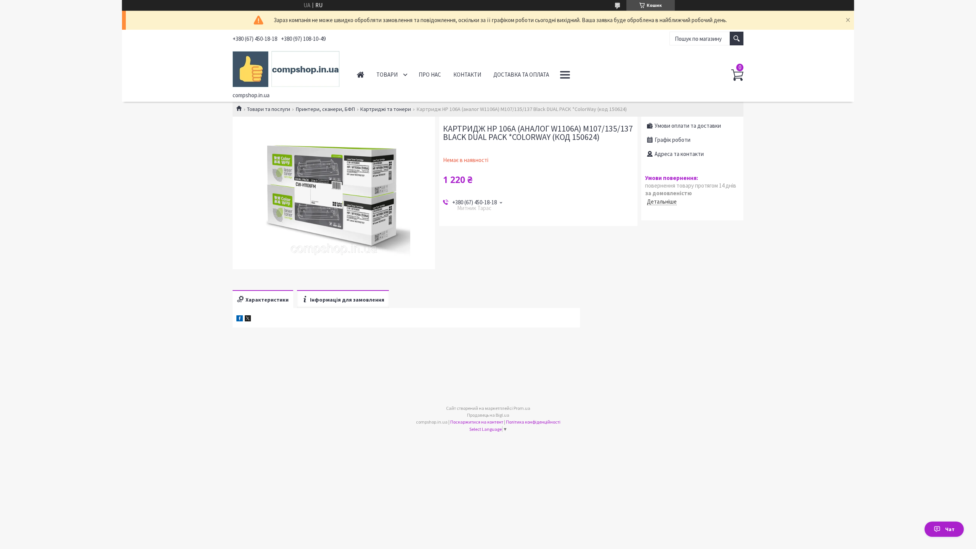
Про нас (430, 74)
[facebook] (239, 319)
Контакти (467, 74)
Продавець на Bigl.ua (488, 415)
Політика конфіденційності (533, 422)
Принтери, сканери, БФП (325, 109)
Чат (950, 529)
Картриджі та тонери (385, 109)
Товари (387, 74)
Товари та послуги (268, 109)
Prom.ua (522, 408)
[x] (248, 319)
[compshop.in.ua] (286, 67)
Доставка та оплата (521, 74)
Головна (360, 74)
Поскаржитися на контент (476, 422)
